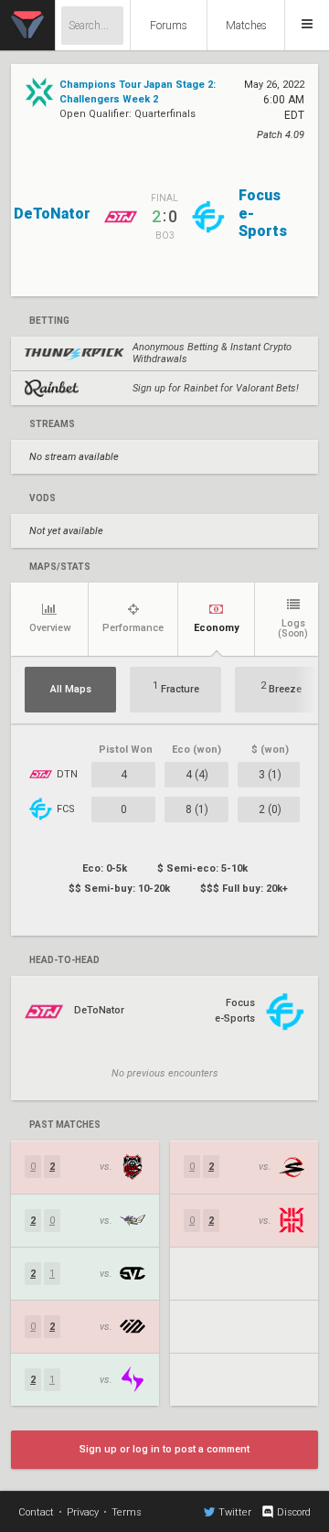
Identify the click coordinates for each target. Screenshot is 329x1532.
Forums (168, 25)
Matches (246, 25)
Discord (294, 1512)
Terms (126, 1512)
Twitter (234, 1512)
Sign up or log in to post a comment (164, 1449)
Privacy (83, 1512)
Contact (36, 1512)
